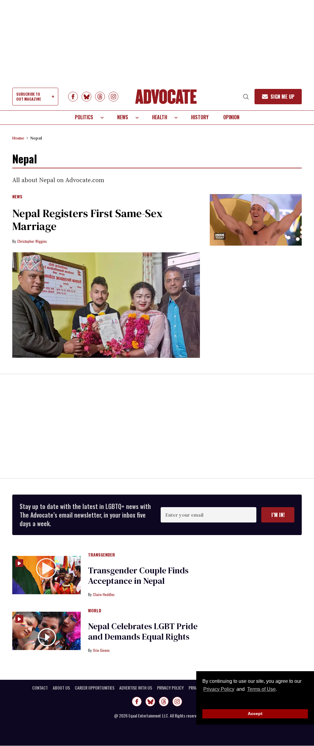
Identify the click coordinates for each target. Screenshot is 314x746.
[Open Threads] (100, 96)
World (94, 611)
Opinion (231, 117)
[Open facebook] (73, 96)
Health (159, 117)
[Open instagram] (113, 96)
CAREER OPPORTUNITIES (94, 688)
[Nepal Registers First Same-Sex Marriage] (106, 305)
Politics (84, 117)
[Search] (246, 96)
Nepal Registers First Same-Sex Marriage (87, 220)
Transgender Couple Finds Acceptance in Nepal (138, 575)
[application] (256, 220)
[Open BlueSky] (86, 96)
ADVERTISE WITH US (135, 688)
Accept (255, 713)
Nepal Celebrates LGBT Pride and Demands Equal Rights (142, 631)
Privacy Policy (218, 689)
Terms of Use (261, 689)
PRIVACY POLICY (170, 688)
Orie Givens (101, 650)
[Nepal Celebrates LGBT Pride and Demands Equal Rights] (46, 630)
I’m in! (278, 514)
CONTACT (40, 688)
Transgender (101, 555)
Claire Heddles (104, 594)
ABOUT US (61, 688)
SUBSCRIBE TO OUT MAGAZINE (28, 96)
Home (18, 138)
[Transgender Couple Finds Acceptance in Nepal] (46, 575)
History (200, 117)
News (122, 117)
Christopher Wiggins (32, 241)
